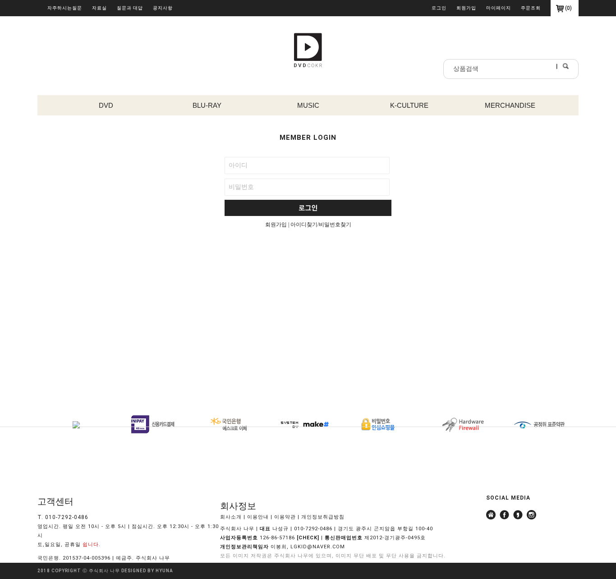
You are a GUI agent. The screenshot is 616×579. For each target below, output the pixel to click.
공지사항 (163, 7)
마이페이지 (498, 7)
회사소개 (231, 517)
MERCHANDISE (510, 105)
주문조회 (531, 7)
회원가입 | (277, 224)
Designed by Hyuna (147, 570)
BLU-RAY (207, 105)
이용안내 (258, 517)
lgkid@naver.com (317, 547)
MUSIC (308, 105)
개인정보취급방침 (323, 517)
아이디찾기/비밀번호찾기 (320, 224)
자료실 (99, 7)
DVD (106, 105)
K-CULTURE (409, 105)
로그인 (439, 7)
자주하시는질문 (64, 7)
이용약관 (285, 517)
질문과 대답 (130, 7)
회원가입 (466, 7)
